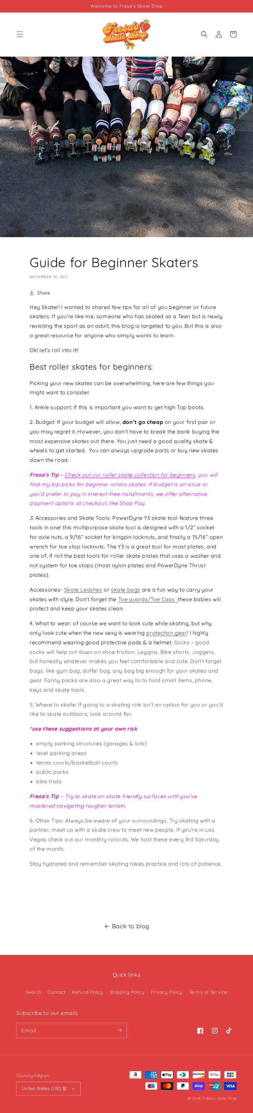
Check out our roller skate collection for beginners (130, 474)
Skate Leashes (83, 589)
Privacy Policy (166, 992)
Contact (57, 992)
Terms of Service (208, 992)
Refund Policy (87, 992)
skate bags (125, 589)
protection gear (166, 632)
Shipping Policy (127, 992)
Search (34, 992)
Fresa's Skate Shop (220, 1098)
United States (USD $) (44, 1088)
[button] (20, 34)
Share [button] (43, 293)
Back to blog (130, 926)
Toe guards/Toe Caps (148, 599)
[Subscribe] (119, 1030)
